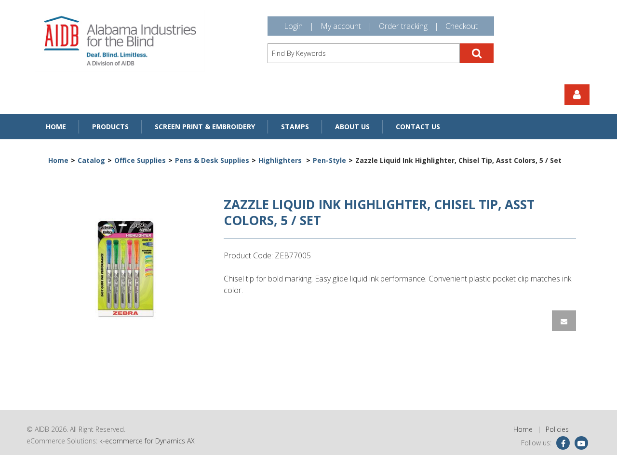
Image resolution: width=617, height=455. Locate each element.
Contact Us (418, 126)
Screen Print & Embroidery (205, 126)
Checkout (461, 26)
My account (341, 26)
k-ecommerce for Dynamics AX (147, 440)
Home (56, 126)
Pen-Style (329, 160)
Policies (557, 429)
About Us (352, 126)
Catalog (91, 160)
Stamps (295, 126)
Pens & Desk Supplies (212, 160)
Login (293, 26)
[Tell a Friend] (564, 320)
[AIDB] (120, 41)
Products (110, 126)
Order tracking (403, 26)
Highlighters (281, 160)
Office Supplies (140, 160)
